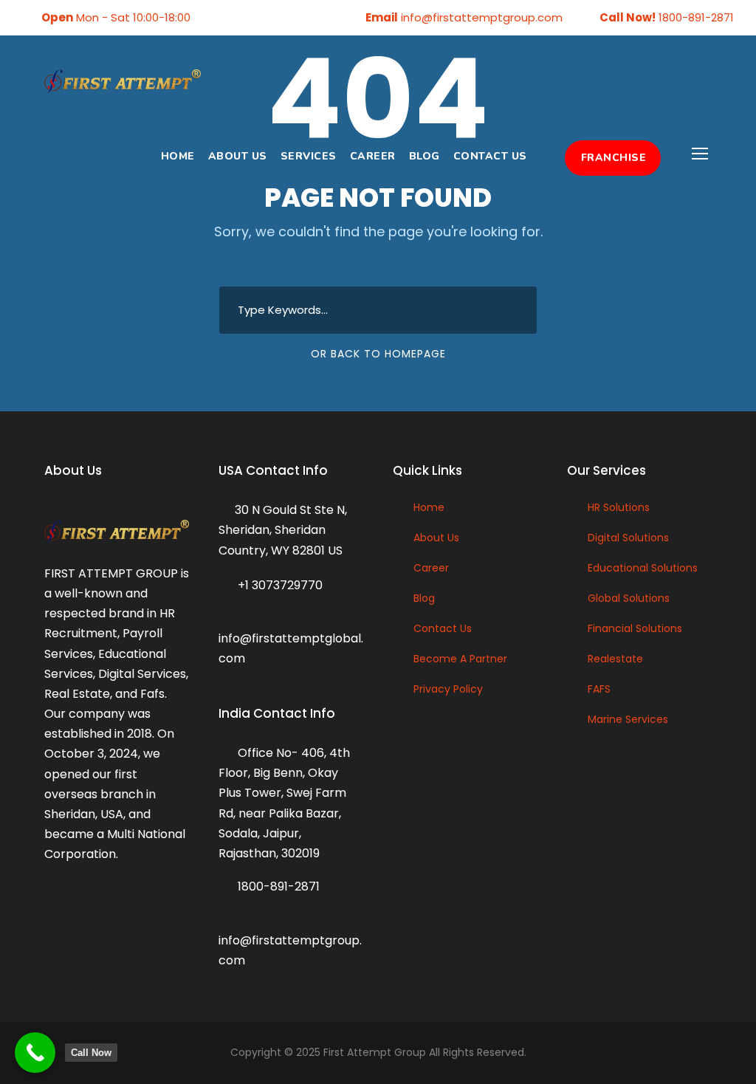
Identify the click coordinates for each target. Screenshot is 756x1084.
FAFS (599, 689)
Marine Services (628, 719)
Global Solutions (629, 598)
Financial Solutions (635, 628)
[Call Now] (35, 1052)
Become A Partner (460, 658)
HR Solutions (619, 507)
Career (373, 156)
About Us (237, 156)
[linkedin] (239, 17)
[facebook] (216, 17)
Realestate (615, 658)
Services (309, 156)
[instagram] (307, 17)
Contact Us (490, 156)
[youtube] (285, 17)
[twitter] (262, 17)
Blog (424, 156)
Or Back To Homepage (378, 353)
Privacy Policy (448, 689)
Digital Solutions (628, 537)
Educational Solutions (643, 567)
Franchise (614, 158)
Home (178, 156)
